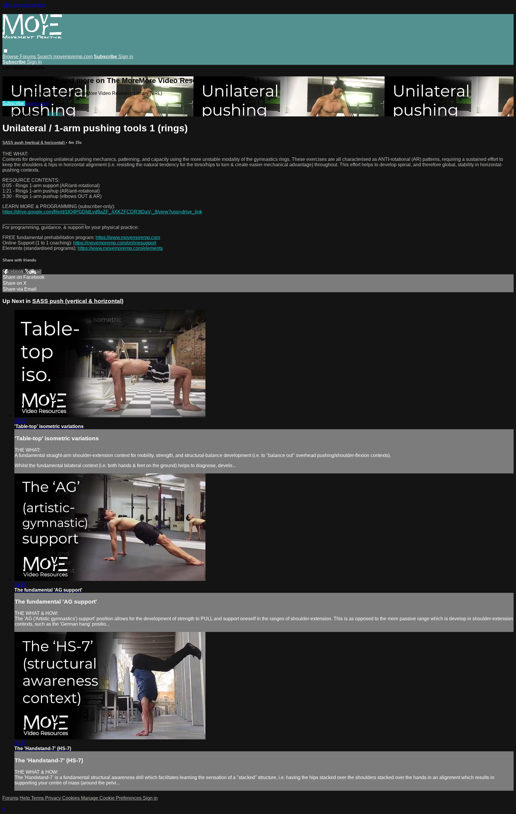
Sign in (125, 56)
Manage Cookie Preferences (112, 798)
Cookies (71, 798)
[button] (5, 51)
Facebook (13, 271)
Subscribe (13, 103)
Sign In (34, 61)
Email (35, 271)
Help (25, 798)
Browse (11, 56)
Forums (28, 56)
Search (45, 56)
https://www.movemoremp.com (128, 237)
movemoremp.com (73, 56)
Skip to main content (23, 4)
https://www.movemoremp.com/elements (120, 248)
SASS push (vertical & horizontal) (34, 142)
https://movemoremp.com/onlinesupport (114, 242)
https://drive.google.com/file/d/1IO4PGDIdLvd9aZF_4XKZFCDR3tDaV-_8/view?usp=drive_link (102, 211)
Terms (38, 798)
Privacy (53, 798)
